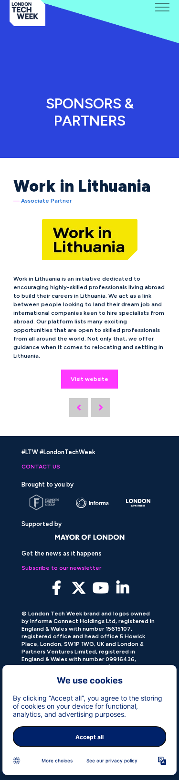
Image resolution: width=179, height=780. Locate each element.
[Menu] (162, 7)
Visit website (89, 379)
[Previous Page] (78, 407)
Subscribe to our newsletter (61, 568)
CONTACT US (40, 466)
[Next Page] (100, 407)
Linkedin (122, 588)
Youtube (100, 588)
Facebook (56, 588)
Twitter (78, 588)
